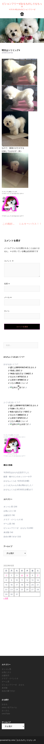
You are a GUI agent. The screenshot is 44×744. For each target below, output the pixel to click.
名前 (7, 283)
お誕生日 (7, 515)
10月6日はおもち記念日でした (16, 472)
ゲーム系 (7, 524)
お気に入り (8, 511)
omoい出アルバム (9, 707)
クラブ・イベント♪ (12, 519)
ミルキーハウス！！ (30, 223)
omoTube (6, 713)
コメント (8, 261)
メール (7, 297)
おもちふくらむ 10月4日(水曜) (16, 481)
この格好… (8, 223)
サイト (7, 311)
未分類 (6, 532)
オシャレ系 (8, 506)
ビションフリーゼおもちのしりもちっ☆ (22, 5)
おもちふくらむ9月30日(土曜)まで (18, 489)
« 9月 (6, 598)
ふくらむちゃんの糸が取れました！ (19, 485)
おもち (4, 704)
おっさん (5, 710)
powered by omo (7, 740)
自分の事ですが (10, 536)
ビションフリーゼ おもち (15, 528)
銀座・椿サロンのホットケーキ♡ (18, 476)
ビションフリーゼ (10, 212)
